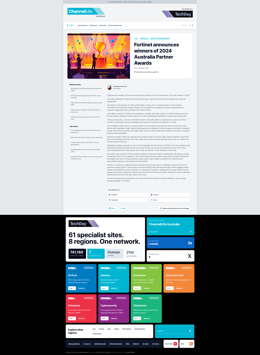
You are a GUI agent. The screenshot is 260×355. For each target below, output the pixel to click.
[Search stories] (190, 331)
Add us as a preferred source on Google (176, 208)
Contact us (87, 344)
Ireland (116, 329)
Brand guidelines (74, 344)
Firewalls (144, 38)
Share (113, 208)
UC (136, 38)
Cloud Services (83, 25)
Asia (94, 329)
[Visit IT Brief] (75, 298)
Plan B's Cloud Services (103, 352)
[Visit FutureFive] (173, 268)
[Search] (190, 25)
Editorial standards (116, 344)
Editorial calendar (100, 344)
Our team (146, 344)
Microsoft (103, 25)
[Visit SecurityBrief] (107, 298)
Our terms (155, 344)
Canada (101, 329)
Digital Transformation (160, 38)
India (109, 329)
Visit (70, 288)
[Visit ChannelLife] (107, 268)
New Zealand (126, 329)
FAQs (127, 344)
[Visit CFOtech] (75, 268)
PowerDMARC (130, 352)
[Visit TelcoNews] (140, 298)
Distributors (94, 25)
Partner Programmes (115, 25)
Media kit (81, 288)
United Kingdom (139, 329)
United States (97, 334)
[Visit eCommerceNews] (140, 268)
